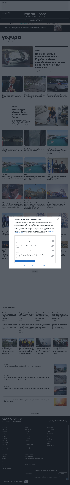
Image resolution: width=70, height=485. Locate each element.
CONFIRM (25, 260)
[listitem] (35, 238)
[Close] (58, 219)
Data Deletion (27, 265)
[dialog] (35, 242)
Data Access (35, 265)
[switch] (52, 241)
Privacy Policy (43, 265)
